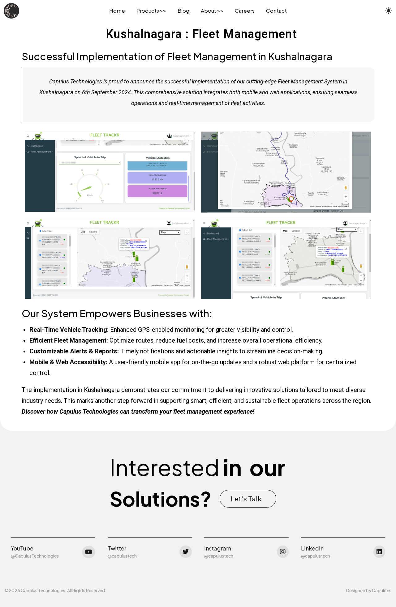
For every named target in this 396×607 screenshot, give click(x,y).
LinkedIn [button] (312, 548)
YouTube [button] (22, 548)
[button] (248, 499)
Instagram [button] (217, 548)
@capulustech (122, 556)
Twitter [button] (117, 548)
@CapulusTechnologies (35, 556)
